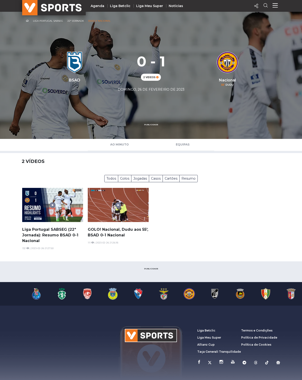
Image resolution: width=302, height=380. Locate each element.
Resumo (188, 178)
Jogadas (140, 178)
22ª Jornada (75, 20)
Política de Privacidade (259, 337)
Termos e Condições (257, 330)
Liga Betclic (120, 6)
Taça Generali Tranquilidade (219, 351)
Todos (111, 178)
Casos (156, 178)
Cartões (171, 178)
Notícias (176, 6)
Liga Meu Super (149, 6)
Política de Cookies (256, 344)
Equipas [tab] (182, 144)
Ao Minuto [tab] (119, 144)
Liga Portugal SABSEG (48, 20)
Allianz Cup (206, 344)
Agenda (97, 6)
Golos (124, 178)
